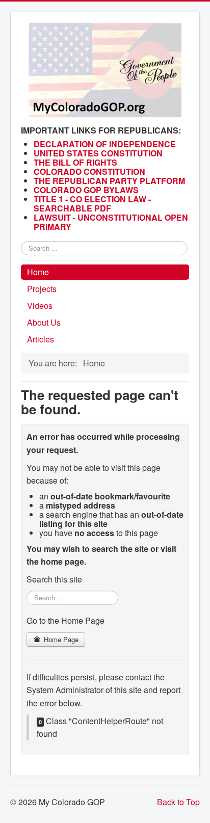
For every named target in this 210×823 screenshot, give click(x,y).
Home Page (60, 639)
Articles (40, 339)
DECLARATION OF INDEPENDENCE (105, 144)
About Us (44, 322)
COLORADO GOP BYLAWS (86, 190)
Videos (39, 305)
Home (38, 272)
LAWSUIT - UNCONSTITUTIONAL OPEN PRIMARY (111, 221)
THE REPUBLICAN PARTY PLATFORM (109, 181)
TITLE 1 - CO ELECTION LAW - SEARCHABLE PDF (92, 203)
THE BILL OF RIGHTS (75, 162)
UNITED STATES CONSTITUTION (98, 153)
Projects (42, 289)
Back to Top (178, 802)
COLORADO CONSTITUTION (89, 171)
